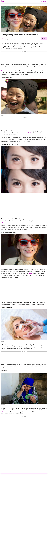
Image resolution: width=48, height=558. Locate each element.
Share (45, 38)
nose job (21, 366)
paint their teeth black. (27, 133)
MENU (45, 1)
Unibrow (3, 412)
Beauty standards (6, 71)
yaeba (30, 273)
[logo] (2, 1)
